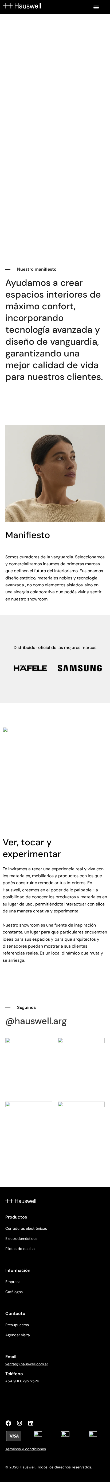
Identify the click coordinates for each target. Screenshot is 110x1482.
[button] (96, 7)
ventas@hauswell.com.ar (26, 1364)
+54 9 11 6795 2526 (22, 1381)
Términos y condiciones (25, 1449)
